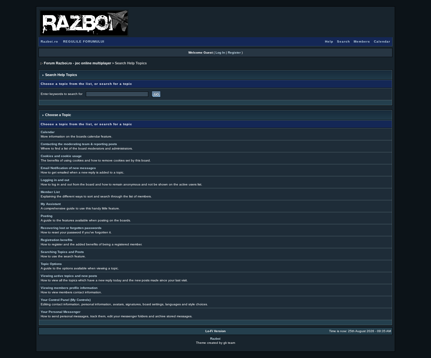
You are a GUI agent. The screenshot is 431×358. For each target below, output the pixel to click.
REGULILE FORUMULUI (83, 41)
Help (329, 41)
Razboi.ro (49, 41)
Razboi (215, 338)
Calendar (382, 41)
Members (362, 41)
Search (343, 41)
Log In (220, 52)
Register (234, 52)
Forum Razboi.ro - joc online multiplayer (77, 63)
